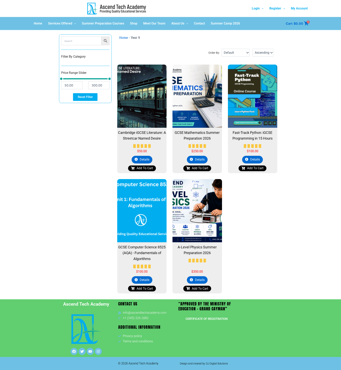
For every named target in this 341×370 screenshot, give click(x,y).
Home (38, 23)
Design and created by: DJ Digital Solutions (204, 363)
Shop (133, 23)
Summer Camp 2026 (225, 23)
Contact (199, 23)
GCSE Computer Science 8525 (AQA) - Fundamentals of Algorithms (142, 253)
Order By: (214, 52)
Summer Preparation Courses (103, 23)
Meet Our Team (154, 23)
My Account (299, 8)
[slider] (61, 79)
